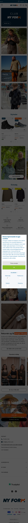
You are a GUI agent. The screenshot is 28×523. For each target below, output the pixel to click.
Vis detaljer (13, 272)
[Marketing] (20, 286)
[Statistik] (7, 286)
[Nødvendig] (7, 278)
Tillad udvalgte (14, 263)
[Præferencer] (20, 278)
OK (14, 267)
